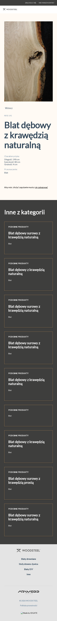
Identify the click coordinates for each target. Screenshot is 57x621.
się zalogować (41, 187)
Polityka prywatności (28, 605)
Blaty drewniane (28, 559)
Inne (28, 574)
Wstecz (8, 108)
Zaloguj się (30, 3)
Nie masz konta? (46, 3)
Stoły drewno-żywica (28, 564)
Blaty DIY (28, 569)
